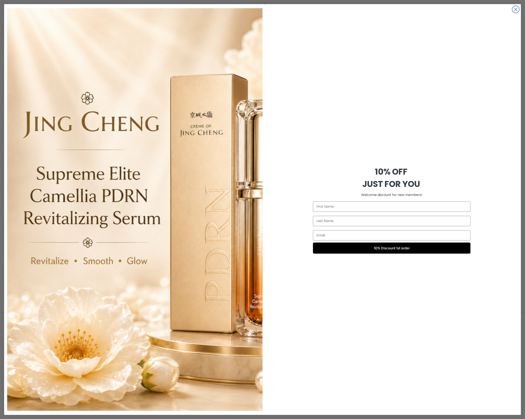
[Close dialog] (515, 9)
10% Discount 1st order (392, 248)
